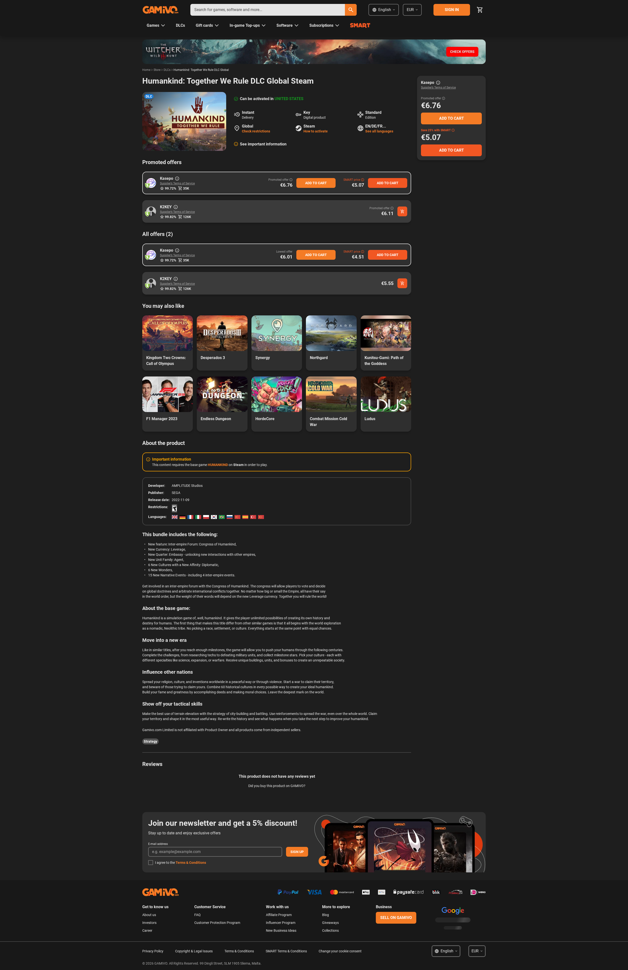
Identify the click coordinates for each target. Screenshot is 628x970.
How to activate (315, 131)
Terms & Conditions (191, 863)
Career (147, 930)
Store (157, 70)
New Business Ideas (281, 930)
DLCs (167, 70)
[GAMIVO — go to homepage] (160, 10)
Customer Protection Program (217, 923)
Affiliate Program (279, 915)
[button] (151, 183)
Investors (149, 923)
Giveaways (330, 923)
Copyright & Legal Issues (194, 951)
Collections (330, 930)
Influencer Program (280, 923)
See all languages (379, 131)
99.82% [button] (170, 217)
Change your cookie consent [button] (340, 951)
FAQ (197, 915)
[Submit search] (351, 10)
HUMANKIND (218, 465)
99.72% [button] (170, 188)
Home (146, 70)
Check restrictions (256, 131)
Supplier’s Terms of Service (177, 183)
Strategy (150, 741)
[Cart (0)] (480, 10)
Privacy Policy (152, 951)
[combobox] (267, 10)
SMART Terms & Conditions (286, 951)
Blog (325, 915)
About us (149, 915)
